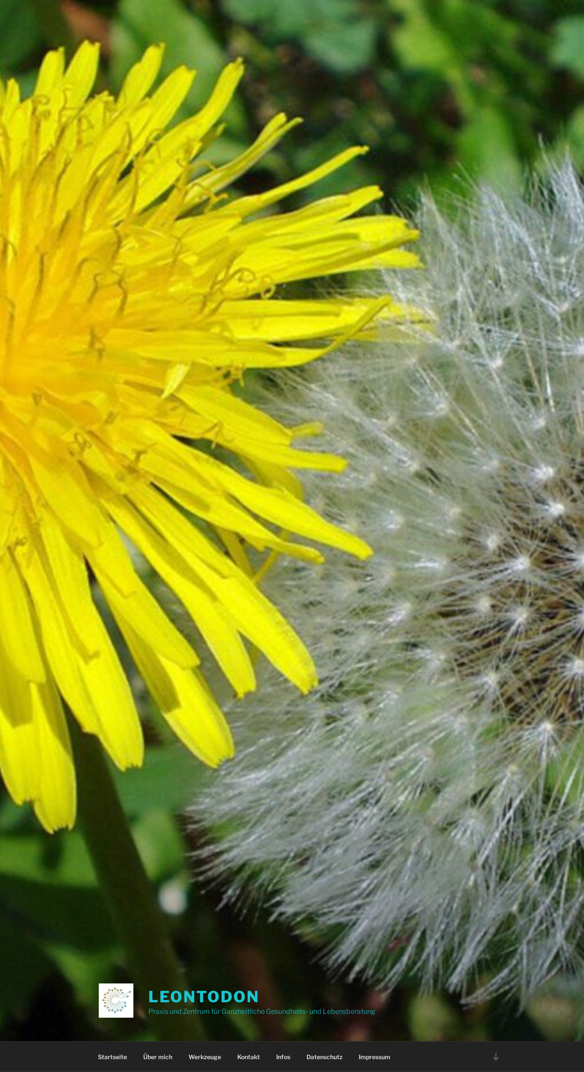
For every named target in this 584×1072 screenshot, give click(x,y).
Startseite (112, 1056)
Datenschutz (324, 1056)
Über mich (157, 1056)
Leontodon (204, 996)
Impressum (374, 1056)
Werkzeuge (205, 1056)
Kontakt (248, 1056)
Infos (283, 1056)
